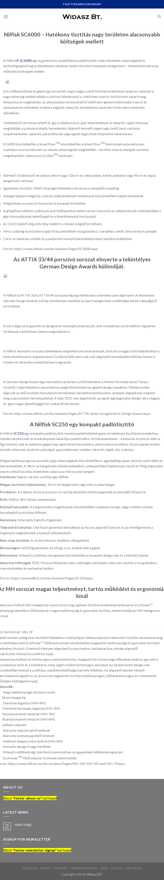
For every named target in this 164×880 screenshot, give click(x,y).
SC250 (18, 433)
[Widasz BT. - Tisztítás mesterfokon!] (82, 16)
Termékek (60, 868)
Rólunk (117, 868)
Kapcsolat (133, 868)
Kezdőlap (30, 868)
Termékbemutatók (84, 868)
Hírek (105, 868)
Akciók (45, 868)
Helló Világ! (23, 824)
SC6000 (26, 60)
